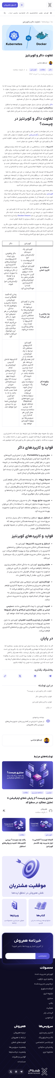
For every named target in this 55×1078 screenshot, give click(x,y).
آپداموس (49, 1017)
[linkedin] (16, 1072)
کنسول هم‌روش (10, 5)
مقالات (42, 70)
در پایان (49, 707)
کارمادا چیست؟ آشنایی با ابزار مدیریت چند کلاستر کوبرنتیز (42, 842)
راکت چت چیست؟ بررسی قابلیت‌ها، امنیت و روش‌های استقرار (14, 842)
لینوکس (10, 13)
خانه (52, 21)
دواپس (41, 13)
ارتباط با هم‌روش (18, 1037)
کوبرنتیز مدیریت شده (44, 974)
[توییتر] (20, 676)
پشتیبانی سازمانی (45, 1047)
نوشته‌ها (45, 21)
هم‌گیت (49, 1008)
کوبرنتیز (46, 13)
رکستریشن (33, 135)
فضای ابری (22, 13)
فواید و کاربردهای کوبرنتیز (42, 702)
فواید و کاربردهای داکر (43, 696)
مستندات (22, 1061)
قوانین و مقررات (19, 1056)
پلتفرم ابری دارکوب (45, 979)
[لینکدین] (35, 676)
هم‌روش (44, 809)
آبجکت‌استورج (47, 988)
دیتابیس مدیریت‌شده (43, 983)
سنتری (50, 998)
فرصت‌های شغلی (18, 1042)
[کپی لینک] (5, 676)
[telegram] (21, 1072)
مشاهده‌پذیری (34, 13)
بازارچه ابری (48, 993)
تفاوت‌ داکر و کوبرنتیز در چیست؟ (39, 691)
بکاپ (51, 1003)
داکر (27, 13)
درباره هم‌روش (20, 1032)
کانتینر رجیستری (46, 1032)
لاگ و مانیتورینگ (46, 1037)
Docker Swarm (24, 215)
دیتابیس (15, 13)
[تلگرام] (50, 676)
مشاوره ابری (48, 1052)
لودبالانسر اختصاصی (44, 1042)
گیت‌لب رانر (48, 1012)
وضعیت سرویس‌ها (17, 1047)
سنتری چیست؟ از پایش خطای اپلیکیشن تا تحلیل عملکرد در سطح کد (30, 800)
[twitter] (11, 1072)
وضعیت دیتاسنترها (17, 1052)
